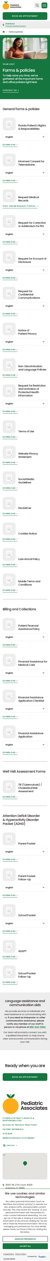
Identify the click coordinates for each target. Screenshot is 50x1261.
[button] (25, 1163)
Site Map (8, 1133)
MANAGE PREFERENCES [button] (25, 1239)
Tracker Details (9, 1259)
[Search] (37, 5)
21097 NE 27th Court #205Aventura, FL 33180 (19, 1186)
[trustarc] (42, 1256)
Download (9, 144)
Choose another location (15, 26)
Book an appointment (25, 16)
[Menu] (44, 5)
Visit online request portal (19, 206)
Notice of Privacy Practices (20, 1125)
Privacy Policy (20, 1254)
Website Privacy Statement (19, 1138)
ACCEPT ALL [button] (25, 1246)
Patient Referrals (13, 1129)
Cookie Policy (8, 1254)
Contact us (10, 90)
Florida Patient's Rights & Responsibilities (18, 1119)
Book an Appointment (25, 1077)
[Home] (4, 32)
